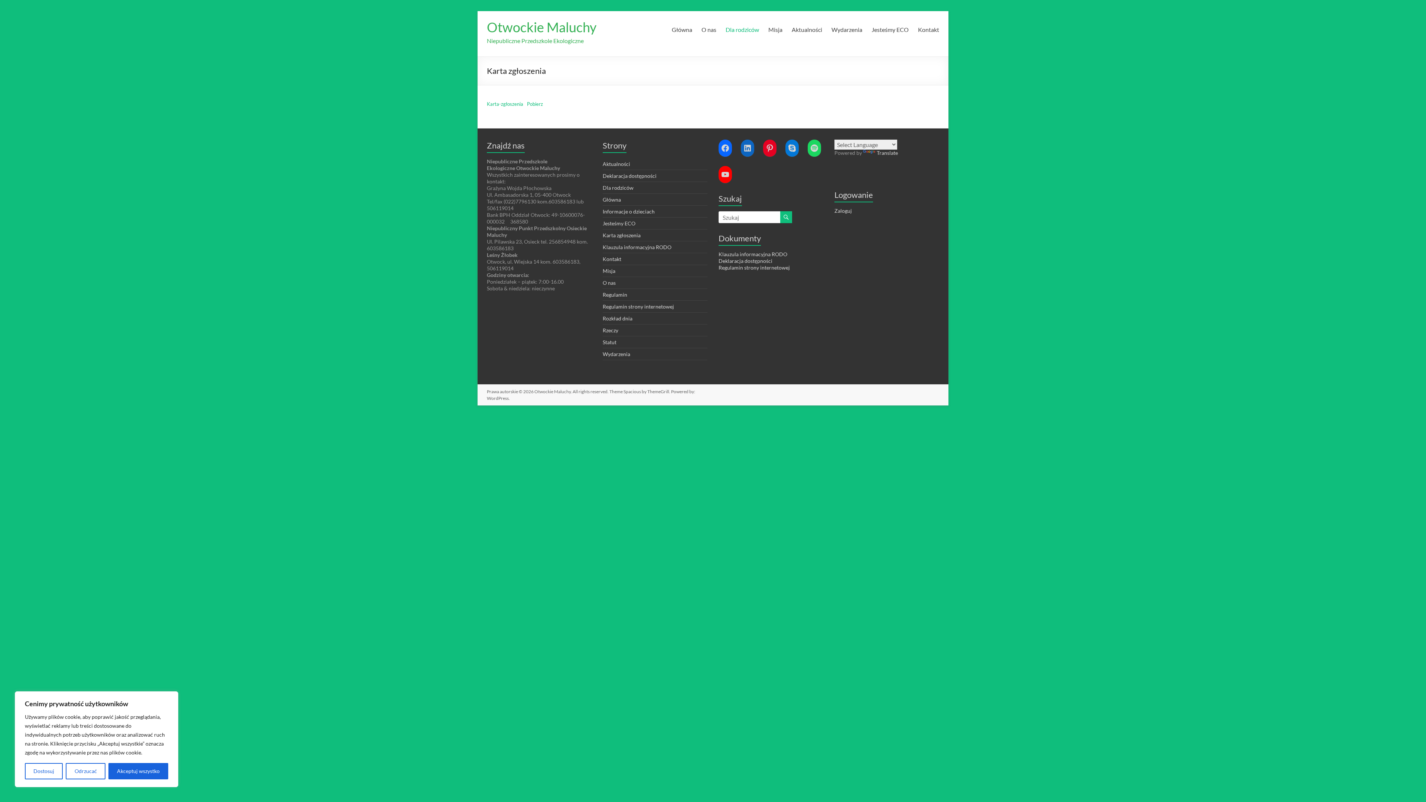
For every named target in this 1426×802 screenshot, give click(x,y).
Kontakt (928, 29)
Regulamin (615, 294)
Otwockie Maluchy (541, 27)
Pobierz (535, 104)
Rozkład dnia (617, 318)
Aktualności (807, 29)
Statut (609, 342)
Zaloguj (843, 211)
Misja (775, 29)
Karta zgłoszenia (622, 235)
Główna (682, 29)
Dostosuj (43, 771)
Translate (887, 153)
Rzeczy (610, 330)
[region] (96, 739)
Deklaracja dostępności (630, 176)
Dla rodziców (742, 29)
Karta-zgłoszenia (505, 104)
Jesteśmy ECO (890, 29)
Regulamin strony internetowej (638, 306)
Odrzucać (86, 771)
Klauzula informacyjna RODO (637, 247)
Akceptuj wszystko (138, 771)
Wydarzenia (846, 29)
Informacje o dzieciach (629, 211)
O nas (708, 29)
